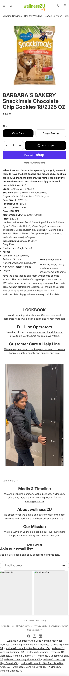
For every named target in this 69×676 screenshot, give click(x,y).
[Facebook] (29, 636)
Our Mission (34, 526)
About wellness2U (34, 509)
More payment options (34, 163)
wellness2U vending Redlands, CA (19, 644)
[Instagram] (34, 636)
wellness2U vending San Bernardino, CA (28, 648)
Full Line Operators (34, 326)
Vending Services (12, 15)
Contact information (58, 626)
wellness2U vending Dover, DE (29, 666)
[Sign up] (63, 565)
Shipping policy (34, 630)
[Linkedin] (40, 636)
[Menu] (4, 6)
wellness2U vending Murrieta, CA (22, 659)
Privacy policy (40, 626)
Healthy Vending (33, 15)
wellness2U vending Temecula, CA (45, 652)
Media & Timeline (34, 488)
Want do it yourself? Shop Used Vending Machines (34, 640)
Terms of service (24, 626)
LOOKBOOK (34, 309)
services (9, 518)
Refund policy (7, 626)
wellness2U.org (38, 620)
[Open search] (11, 5)
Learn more (9, 480)
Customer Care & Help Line (34, 344)
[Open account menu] (57, 5)
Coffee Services (53, 15)
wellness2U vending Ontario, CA (17, 655)
